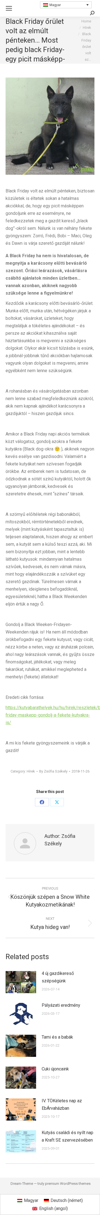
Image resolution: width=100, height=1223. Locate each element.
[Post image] (21, 982)
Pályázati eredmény (61, 1005)
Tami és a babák (57, 1037)
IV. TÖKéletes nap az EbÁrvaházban (62, 1104)
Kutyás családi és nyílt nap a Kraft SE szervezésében (67, 1136)
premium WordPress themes (68, 1183)
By (53, 771)
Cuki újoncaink (55, 1069)
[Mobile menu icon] (9, 8)
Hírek (31, 771)
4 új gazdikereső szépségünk (58, 977)
